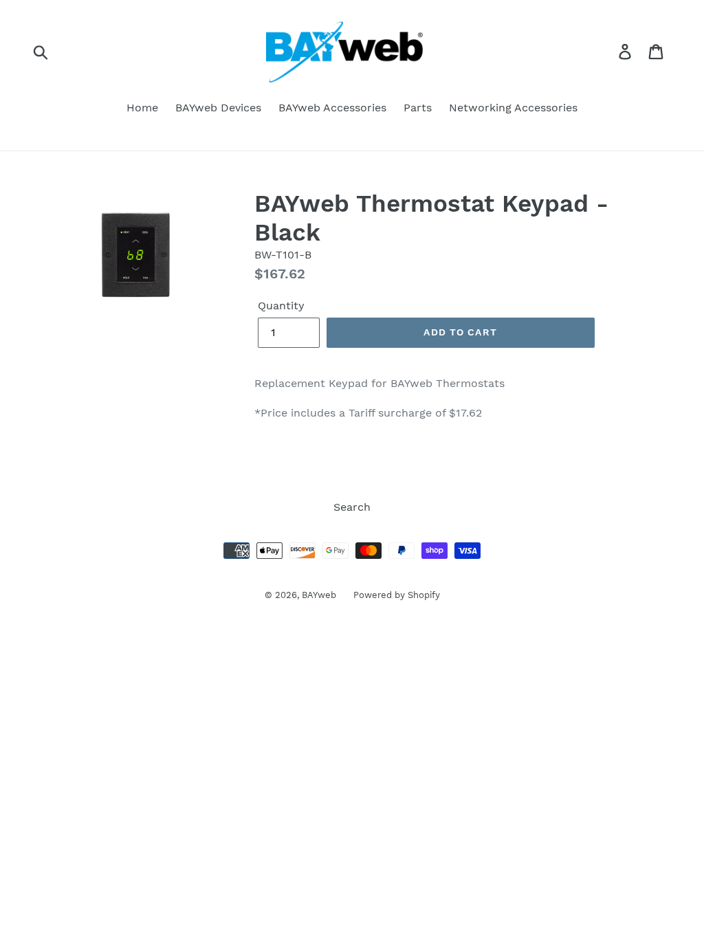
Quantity (281, 305)
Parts (418, 107)
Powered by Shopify (396, 595)
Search (352, 506)
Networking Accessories (513, 107)
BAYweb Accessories (332, 107)
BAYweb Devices (218, 107)
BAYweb (319, 595)
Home (142, 107)
